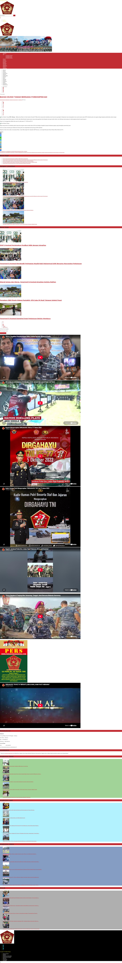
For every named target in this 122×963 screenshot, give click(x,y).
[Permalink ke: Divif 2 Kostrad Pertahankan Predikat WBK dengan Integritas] (13, 181)
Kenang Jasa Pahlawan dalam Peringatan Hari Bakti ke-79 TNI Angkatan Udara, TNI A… (21, 884)
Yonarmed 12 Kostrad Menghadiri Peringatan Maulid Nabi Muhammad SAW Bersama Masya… (22, 773)
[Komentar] (3, 107)
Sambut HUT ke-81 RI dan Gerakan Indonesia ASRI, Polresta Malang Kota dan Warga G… (21, 921)
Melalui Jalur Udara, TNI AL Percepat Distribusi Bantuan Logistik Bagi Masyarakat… (20, 841)
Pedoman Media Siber (7, 955)
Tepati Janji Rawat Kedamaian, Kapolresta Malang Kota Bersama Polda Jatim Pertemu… (21, 905)
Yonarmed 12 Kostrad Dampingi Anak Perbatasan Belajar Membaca (16, 163)
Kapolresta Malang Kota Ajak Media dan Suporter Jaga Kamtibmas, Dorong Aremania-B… (21, 928)
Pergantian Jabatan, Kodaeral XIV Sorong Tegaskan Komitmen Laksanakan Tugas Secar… (21, 833)
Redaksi (4, 954)
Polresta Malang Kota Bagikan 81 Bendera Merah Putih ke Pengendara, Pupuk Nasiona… (21, 897)
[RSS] (3, 92)
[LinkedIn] (61, 147)
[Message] (61, 141)
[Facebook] (3, 87)
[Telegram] (61, 144)
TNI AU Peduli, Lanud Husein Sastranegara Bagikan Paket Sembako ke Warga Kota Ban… (21, 861)
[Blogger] (61, 148)
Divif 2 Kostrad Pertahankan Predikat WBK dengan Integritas (15, 158)
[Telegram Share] (3, 105)
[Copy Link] (61, 133)
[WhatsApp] (61, 137)
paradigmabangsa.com (9, 753)
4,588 (4, 326)
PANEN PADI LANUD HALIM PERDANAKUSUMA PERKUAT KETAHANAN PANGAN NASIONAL (22, 869)
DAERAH (20, 99)
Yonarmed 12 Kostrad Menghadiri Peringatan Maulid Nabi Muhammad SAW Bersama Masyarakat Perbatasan (25, 159)
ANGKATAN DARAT (14, 99)
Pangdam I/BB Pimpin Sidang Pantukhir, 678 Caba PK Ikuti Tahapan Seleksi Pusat (20, 162)
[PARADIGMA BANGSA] (7, 14)
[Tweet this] (3, 102)
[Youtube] (3, 91)
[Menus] (0, 16)
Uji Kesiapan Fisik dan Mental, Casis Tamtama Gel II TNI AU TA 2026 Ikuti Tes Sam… (19, 853)
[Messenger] (61, 140)
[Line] (61, 139)
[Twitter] (3, 88)
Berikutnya (5, 327)
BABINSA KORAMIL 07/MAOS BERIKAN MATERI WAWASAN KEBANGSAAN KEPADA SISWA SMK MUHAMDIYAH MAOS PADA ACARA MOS (32, 152)
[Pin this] (3, 104)
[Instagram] (3, 90)
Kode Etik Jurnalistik (7, 957)
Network (4, 958)
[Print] (61, 146)
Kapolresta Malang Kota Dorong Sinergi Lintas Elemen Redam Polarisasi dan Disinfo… (20, 913)
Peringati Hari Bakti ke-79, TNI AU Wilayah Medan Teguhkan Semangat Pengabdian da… (21, 877)
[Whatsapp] (3, 106)
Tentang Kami (6, 953)
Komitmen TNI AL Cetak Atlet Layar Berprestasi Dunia (14, 817)
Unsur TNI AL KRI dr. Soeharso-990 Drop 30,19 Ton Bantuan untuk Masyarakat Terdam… (21, 825)
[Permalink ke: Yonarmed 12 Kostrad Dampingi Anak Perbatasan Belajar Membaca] (10, 315)
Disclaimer (5, 959)
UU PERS (5, 960)
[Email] (61, 143)
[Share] (61, 150)
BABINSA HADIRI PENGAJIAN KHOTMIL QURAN (13, 151)
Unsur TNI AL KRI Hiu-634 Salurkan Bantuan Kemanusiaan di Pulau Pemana (18, 810)
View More (3, 333)
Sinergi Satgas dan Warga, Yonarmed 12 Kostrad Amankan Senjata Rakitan (18, 160)
